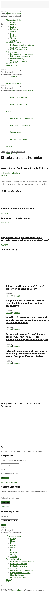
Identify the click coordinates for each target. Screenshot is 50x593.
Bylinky (13, 22)
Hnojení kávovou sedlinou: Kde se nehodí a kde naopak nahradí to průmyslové (25, 303)
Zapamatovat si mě (11, 473)
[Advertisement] (25, 124)
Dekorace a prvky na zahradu (21, 54)
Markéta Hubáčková (11, 173)
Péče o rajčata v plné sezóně (17, 208)
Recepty (9, 63)
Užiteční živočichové (18, 61)
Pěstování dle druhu (13, 13)
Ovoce (13, 31)
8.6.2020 (4, 175)
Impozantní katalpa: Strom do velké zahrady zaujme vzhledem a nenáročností (25, 239)
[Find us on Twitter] (2, 24)
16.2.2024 (5, 223)
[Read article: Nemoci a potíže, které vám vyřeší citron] (25, 163)
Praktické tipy (11, 52)
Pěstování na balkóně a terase (22, 45)
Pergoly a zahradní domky (20, 56)
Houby (13, 24)
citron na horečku (18, 151)
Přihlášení (5, 507)
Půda (12, 33)
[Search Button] (20, 11)
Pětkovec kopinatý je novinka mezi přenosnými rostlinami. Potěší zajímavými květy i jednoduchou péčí (27, 337)
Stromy (13, 38)
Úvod (3, 151)
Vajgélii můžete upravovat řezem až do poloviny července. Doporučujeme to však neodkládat (27, 320)
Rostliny (13, 62)
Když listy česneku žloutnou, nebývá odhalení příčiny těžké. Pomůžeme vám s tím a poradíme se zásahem (26, 354)
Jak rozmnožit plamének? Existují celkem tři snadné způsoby (25, 287)
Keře (12, 26)
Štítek (8, 151)
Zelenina (13, 40)
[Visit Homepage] (12, 9)
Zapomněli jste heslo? (9, 482)
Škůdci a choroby (17, 58)
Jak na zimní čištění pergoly (17, 218)
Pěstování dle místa (13, 42)
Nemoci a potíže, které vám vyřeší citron (24, 168)
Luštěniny (14, 29)
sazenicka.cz (17, 451)
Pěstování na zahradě (18, 97)
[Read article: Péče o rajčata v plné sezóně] (25, 200)
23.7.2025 (5, 213)
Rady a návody (11, 153)
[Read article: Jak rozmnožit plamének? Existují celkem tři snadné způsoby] (27, 268)
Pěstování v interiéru (18, 49)
